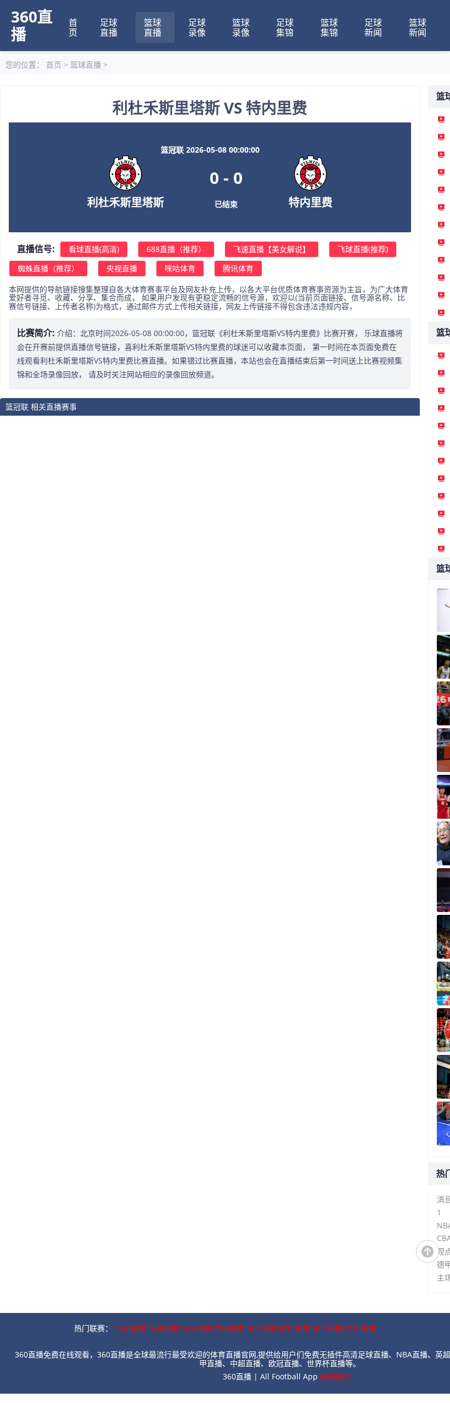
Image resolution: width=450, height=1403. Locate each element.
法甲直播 (261, 1328)
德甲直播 (294, 1328)
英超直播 (163, 1328)
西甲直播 (360, 1328)
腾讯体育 (238, 268)
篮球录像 (241, 27)
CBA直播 (196, 1328)
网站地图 (335, 1376)
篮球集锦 (329, 27)
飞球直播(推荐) (363, 249)
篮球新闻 (417, 27)
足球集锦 (285, 27)
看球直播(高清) (94, 249)
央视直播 (121, 268)
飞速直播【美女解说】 (271, 249)
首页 (73, 27)
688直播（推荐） (176, 249)
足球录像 (197, 27)
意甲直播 (327, 1328)
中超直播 (228, 1328)
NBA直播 (130, 1328)
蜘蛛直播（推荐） (48, 268)
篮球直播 (152, 27)
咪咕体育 (180, 268)
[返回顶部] (427, 1251)
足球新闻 (373, 27)
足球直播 (108, 27)
